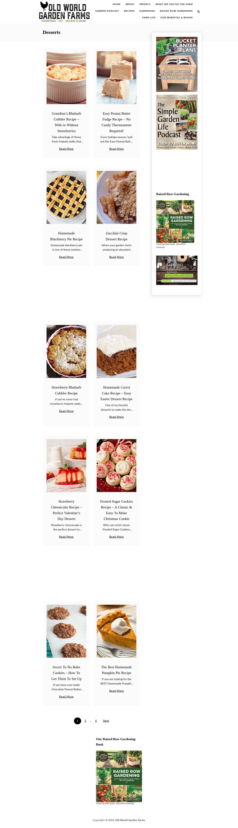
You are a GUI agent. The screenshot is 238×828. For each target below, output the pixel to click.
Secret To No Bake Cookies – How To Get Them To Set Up (66, 673)
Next (106, 721)
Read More (66, 149)
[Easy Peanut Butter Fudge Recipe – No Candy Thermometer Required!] (116, 77)
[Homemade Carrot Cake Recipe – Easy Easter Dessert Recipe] (116, 351)
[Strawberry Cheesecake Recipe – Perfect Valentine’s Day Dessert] (66, 465)
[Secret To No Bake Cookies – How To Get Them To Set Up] (66, 631)
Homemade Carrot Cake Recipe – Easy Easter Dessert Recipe (116, 393)
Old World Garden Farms (130, 820)
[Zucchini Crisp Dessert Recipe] (116, 197)
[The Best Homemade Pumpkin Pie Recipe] (116, 631)
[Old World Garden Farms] (64, 11)
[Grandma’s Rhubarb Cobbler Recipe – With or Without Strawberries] (66, 77)
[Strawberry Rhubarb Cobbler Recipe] (66, 351)
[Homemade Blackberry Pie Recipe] (66, 197)
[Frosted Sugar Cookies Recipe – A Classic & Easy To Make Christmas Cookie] (116, 465)
